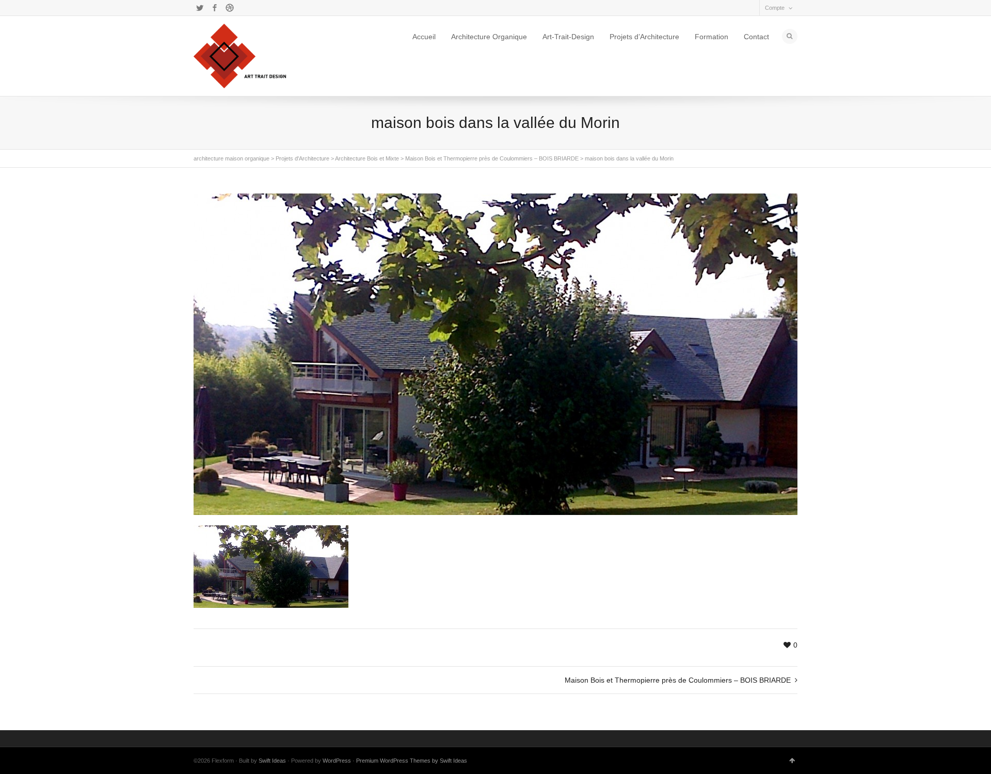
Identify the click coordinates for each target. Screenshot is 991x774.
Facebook (215, 8)
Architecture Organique (489, 37)
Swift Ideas (272, 760)
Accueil (424, 37)
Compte (775, 8)
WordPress (337, 760)
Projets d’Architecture (644, 37)
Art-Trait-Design (568, 37)
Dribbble (229, 8)
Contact (756, 37)
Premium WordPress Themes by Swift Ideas (411, 760)
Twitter (200, 8)
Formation (711, 37)
